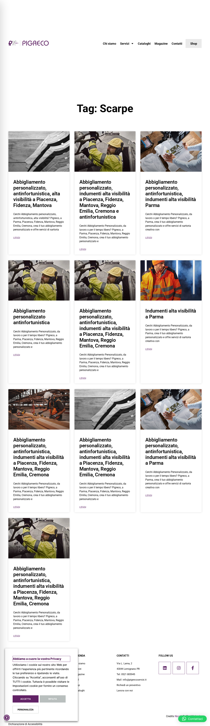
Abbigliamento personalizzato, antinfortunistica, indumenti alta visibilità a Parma (170, 451)
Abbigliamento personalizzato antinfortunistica (31, 316)
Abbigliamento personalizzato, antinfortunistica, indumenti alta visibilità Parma (170, 193)
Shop (77, 685)
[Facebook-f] (193, 668)
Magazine (161, 43)
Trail (76, 679)
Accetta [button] (25, 699)
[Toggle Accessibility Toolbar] (6, 717)
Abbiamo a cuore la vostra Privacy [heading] (37, 659)
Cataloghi (144, 43)
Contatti (177, 43)
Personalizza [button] (25, 709)
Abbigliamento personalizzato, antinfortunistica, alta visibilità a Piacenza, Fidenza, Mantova (36, 193)
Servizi (124, 43)
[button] (192, 718)
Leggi (16, 237)
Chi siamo (109, 43)
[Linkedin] (165, 668)
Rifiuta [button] (52, 699)
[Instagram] (179, 668)
